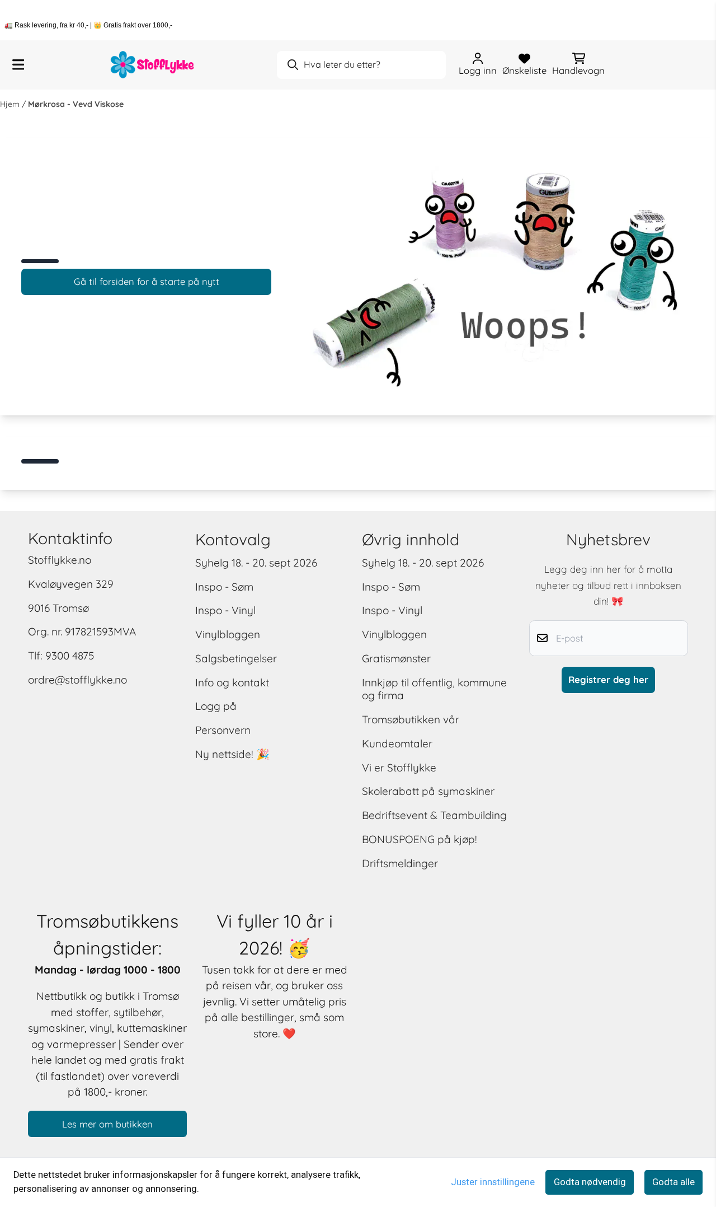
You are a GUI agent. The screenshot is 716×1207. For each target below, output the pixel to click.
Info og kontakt (232, 682)
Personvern (223, 730)
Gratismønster (396, 658)
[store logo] (153, 64)
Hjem (11, 104)
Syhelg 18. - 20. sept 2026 (256, 562)
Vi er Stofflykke (399, 767)
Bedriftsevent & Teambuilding (434, 815)
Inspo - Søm (224, 586)
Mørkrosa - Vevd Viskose (76, 104)
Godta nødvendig (590, 1182)
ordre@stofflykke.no (77, 679)
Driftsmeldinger (400, 863)
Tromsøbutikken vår (410, 719)
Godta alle (673, 1182)
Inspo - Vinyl (225, 610)
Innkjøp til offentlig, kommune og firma (434, 689)
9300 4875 (69, 655)
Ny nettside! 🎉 (232, 754)
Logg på (216, 706)
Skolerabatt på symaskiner (428, 791)
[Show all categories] (18, 65)
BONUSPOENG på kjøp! (419, 839)
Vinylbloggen (227, 634)
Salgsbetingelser (236, 658)
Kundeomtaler (397, 743)
